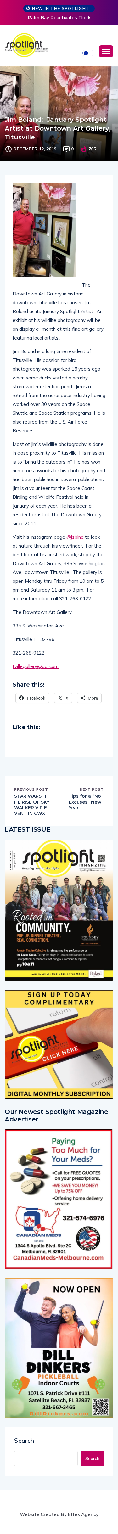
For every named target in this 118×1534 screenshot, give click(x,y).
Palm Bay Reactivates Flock (59, 17)
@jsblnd (75, 537)
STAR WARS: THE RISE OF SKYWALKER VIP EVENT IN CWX (31, 804)
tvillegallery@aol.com (36, 666)
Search (24, 1440)
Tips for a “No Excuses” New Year (85, 801)
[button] (106, 51)
